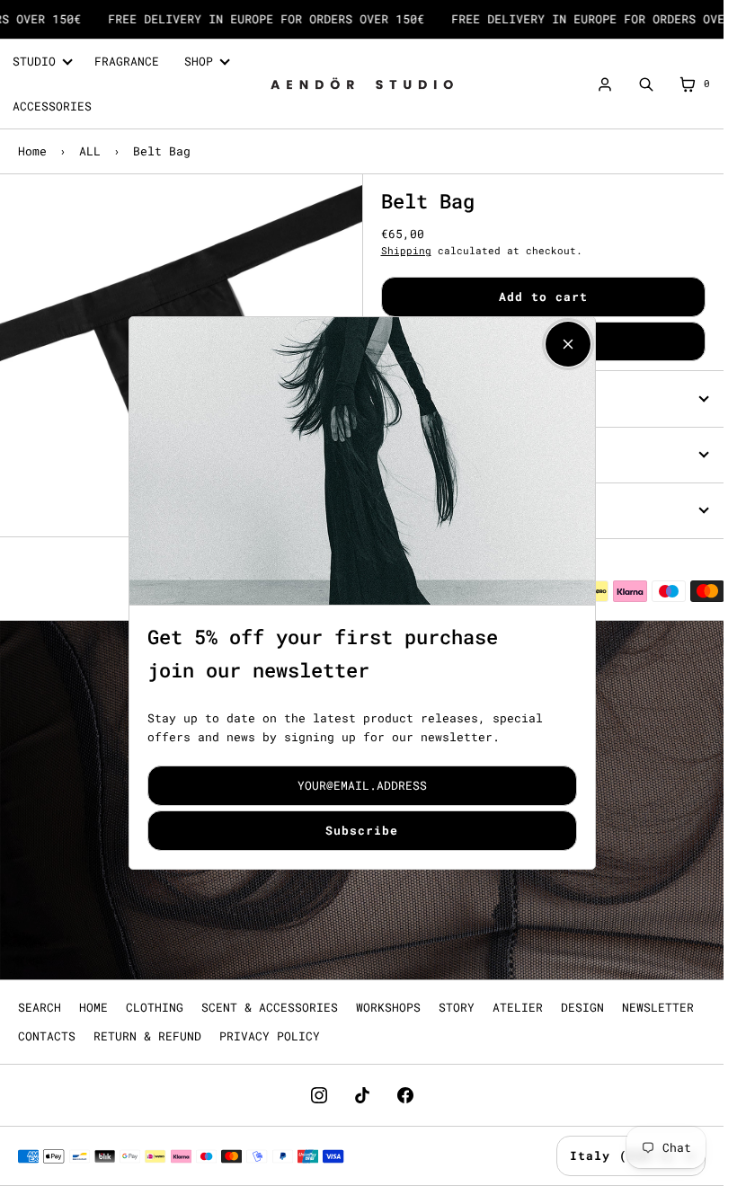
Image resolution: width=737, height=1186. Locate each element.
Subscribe (361, 830)
